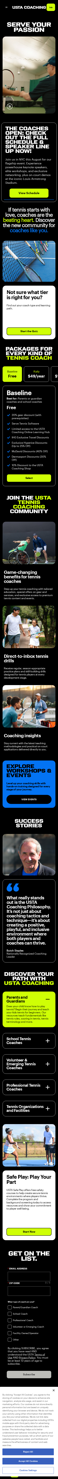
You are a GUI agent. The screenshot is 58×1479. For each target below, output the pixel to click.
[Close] (53, 1390)
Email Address (18, 1268)
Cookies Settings (28, 1470)
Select (29, 478)
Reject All (28, 1452)
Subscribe (29, 1374)
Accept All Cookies (28, 1461)
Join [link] (51, 7)
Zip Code (14, 1283)
